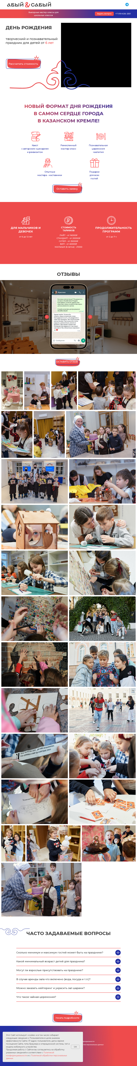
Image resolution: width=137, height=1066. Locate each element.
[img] (29, 4)
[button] (67, 189)
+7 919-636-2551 (123, 13)
